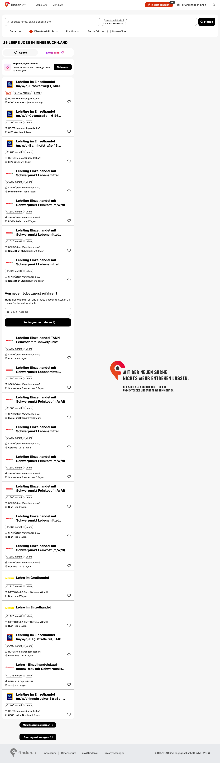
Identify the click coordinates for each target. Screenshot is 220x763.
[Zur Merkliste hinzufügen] (69, 101)
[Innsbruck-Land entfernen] (105, 23)
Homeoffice (119, 31)
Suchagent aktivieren (37, 322)
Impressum (49, 753)
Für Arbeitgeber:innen (193, 4)
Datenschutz (68, 753)
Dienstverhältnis (42, 31)
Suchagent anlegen (36, 737)
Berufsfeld (94, 31)
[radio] (20, 52)
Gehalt (14, 31)
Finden (208, 21)
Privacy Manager (114, 753)
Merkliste (58, 4)
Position (71, 31)
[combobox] (52, 22)
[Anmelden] (214, 5)
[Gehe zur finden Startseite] (15, 5)
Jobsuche (41, 4)
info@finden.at (89, 753)
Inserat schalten (160, 4)
